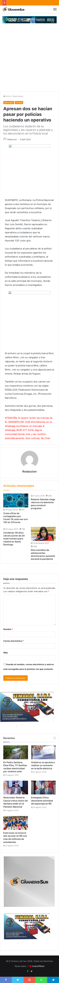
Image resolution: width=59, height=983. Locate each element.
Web (5, 652)
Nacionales (18, 96)
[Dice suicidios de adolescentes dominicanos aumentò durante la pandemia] (43, 534)
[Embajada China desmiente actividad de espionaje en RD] (43, 787)
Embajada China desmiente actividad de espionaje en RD (42, 800)
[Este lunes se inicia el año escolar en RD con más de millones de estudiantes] (15, 823)
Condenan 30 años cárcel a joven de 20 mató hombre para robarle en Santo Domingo (14, 538)
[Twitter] (31, 971)
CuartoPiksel (38, 966)
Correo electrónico (13, 641)
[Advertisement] (29, 60)
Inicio (8, 96)
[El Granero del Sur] (13, 9)
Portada (19, 102)
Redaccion (12, 139)
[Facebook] (28, 971)
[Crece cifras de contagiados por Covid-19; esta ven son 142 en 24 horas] (15, 500)
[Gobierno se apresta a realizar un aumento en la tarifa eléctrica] (43, 752)
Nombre (8, 629)
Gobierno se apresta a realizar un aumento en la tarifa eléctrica (43, 765)
